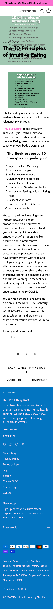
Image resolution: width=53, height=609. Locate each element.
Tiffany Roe (17, 597)
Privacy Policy (11, 458)
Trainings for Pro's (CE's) (15, 575)
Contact (7, 492)
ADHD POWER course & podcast (19, 570)
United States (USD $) (14, 589)
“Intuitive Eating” (12, 128)
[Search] (42, 11)
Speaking (35, 561)
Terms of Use (11, 464)
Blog (5, 580)
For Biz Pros (43, 570)
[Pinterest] (16, 444)
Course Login (10, 487)
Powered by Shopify (34, 597)
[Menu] (4, 11)
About (12, 580)
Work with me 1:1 (40, 565)
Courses (7, 561)
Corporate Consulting (39, 575)
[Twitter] (22, 444)
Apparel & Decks (21, 561)
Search (7, 475)
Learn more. (10, 429)
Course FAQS (10, 481)
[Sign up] (48, 527)
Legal (6, 470)
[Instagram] (10, 444)
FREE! (20, 580)
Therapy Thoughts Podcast (16, 565)
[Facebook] (4, 444)
